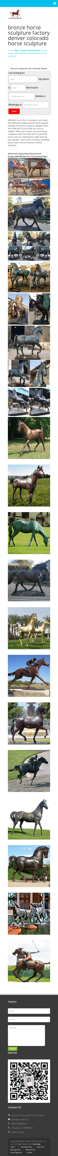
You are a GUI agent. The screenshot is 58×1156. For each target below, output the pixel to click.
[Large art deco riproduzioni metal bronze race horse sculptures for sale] (29, 723)
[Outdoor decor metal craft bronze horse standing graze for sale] (29, 533)
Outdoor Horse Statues (30, 50)
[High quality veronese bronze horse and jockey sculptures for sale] (29, 961)
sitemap (37, 1144)
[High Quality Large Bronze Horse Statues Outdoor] (29, 581)
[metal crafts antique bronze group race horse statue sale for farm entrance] (29, 914)
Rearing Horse (15, 1150)
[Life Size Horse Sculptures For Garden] (15, 20)
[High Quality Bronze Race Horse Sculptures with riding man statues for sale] (29, 676)
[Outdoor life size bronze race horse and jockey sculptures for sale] (29, 771)
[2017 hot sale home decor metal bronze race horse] (29, 628)
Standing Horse (26, 1147)
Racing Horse (30, 1150)
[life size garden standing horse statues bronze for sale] (29, 486)
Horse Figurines (16, 1152)
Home (12, 1147)
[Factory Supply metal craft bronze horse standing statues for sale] (29, 819)
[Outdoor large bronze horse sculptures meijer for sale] (29, 866)
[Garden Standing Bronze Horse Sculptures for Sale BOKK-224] (29, 438)
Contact (29, 1152)
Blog (16, 50)
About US (40, 1147)
